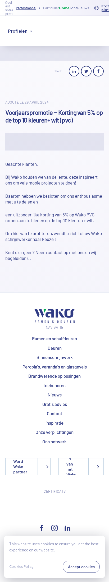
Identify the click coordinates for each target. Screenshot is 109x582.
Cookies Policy (21, 566)
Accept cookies (81, 566)
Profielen (18, 31)
